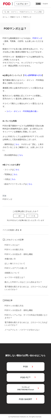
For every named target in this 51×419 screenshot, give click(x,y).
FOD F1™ (25, 377)
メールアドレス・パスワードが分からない (22, 330)
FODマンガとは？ (12, 245)
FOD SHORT (25, 399)
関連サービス (15, 17)
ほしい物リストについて (15, 263)
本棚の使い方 (10, 259)
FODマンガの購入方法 (14, 249)
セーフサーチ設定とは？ (15, 277)
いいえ (33, 216)
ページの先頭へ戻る (11, 230)
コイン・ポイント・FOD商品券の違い (22, 111)
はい (19, 216)
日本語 (38, 4)
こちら (16, 144)
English (45, 4)
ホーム (5, 17)
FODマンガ (27, 17)
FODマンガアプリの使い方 (16, 268)
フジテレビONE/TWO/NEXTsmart (25, 388)
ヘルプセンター (22, 4)
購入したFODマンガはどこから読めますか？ (23, 282)
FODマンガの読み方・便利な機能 (19, 254)
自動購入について (12, 273)
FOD (25, 366)
